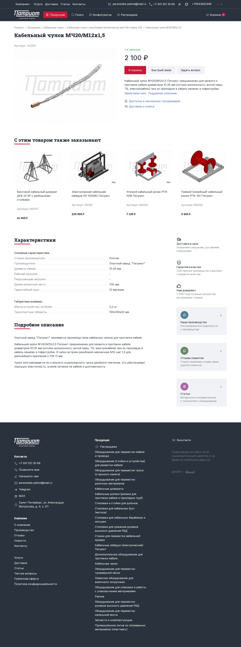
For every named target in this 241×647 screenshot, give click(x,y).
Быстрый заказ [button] (161, 70)
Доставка (51, 4)
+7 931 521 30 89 (29, 463)
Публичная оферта (26, 578)
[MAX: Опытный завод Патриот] (187, 4)
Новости (20, 540)
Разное (99, 596)
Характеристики (135, 93)
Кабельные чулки (106, 563)
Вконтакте (184, 440)
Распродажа (108, 446)
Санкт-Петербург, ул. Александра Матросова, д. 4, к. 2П (41, 504)
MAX (22, 496)
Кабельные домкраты (109, 488)
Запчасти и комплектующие (113, 620)
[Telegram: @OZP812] (179, 4)
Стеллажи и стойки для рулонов (116, 503)
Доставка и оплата (141, 106)
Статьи (65, 4)
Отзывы (19, 535)
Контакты (78, 4)
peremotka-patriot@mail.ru (35, 482)
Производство (24, 530)
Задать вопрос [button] (191, 70)
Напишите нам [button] (29, 476)
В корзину (135, 70)
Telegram (24, 489)
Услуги (38, 4)
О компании (22, 524)
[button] (23, 4)
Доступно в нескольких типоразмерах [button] (154, 101)
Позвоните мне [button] (29, 469)
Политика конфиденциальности (35, 584)
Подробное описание (162, 93)
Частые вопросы (25, 573)
